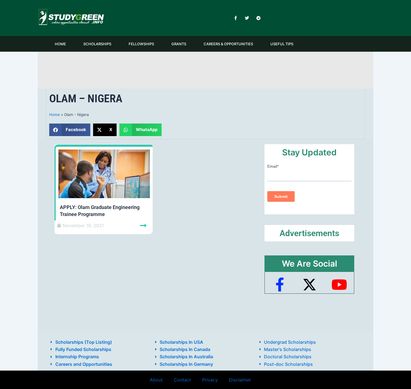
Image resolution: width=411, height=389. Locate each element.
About (156, 380)
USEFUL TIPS (281, 44)
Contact (182, 380)
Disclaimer (240, 380)
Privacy (210, 380)
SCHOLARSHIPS (97, 44)
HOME (60, 44)
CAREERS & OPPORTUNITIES (228, 44)
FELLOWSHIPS (141, 44)
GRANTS (178, 44)
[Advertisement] (205, 69)
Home (54, 114)
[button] (69, 130)
